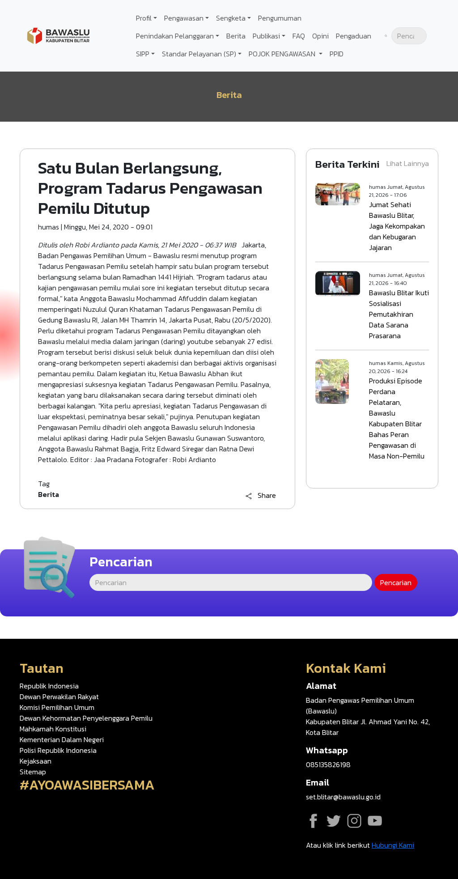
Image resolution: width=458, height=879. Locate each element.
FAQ (299, 35)
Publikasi (266, 35)
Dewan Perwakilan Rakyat (59, 696)
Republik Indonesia (49, 685)
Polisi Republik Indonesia (58, 750)
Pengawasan (184, 18)
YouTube (375, 821)
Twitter (334, 821)
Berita (236, 35)
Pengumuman (279, 18)
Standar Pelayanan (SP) (199, 53)
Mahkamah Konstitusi (53, 728)
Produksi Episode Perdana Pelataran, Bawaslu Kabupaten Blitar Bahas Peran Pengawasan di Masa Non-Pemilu (396, 418)
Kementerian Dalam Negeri (62, 739)
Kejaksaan (35, 761)
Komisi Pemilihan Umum (57, 707)
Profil (144, 18)
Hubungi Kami (393, 845)
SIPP (142, 53)
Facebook (313, 821)
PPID (337, 53)
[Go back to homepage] (58, 35)
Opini (320, 35)
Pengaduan (353, 35)
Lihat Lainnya (407, 163)
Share (267, 496)
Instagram (354, 821)
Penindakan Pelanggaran (175, 35)
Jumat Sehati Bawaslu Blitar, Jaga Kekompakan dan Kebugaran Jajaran (397, 226)
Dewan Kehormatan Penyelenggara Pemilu (86, 718)
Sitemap (33, 771)
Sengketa (231, 18)
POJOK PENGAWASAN (283, 53)
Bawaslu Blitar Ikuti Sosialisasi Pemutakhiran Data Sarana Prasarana (399, 314)
